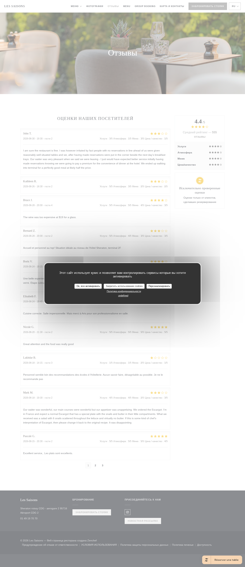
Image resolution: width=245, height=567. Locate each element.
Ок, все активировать (88, 286)
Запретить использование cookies (124, 286)
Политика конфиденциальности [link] (124, 291)
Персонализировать (159, 286)
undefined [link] (123, 295)
